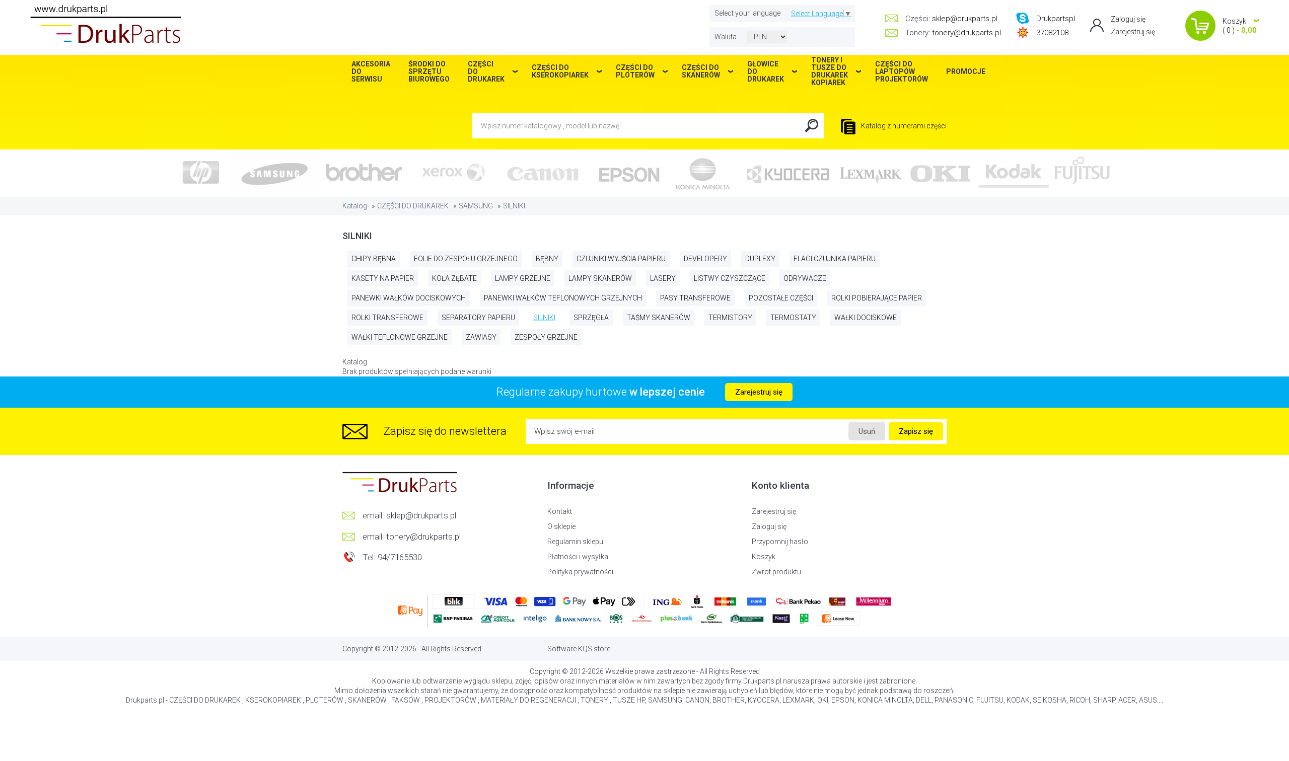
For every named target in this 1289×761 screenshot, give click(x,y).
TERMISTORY (730, 318)
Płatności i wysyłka (577, 557)
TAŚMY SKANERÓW (658, 318)
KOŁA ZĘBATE (454, 278)
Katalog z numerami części (903, 126)
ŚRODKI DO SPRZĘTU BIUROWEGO (429, 71)
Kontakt (559, 511)
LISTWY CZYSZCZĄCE (729, 278)
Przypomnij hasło (780, 542)
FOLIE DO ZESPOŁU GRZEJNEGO (466, 259)
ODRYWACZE (804, 278)
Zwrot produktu (776, 572)
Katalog (354, 206)
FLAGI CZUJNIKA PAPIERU (835, 259)
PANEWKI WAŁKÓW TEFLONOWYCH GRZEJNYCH (563, 298)
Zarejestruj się (1133, 32)
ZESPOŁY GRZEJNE (546, 337)
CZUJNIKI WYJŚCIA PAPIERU (621, 259)
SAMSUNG (476, 206)
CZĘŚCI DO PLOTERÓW (635, 71)
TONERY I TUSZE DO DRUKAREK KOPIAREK (829, 71)
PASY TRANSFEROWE (695, 298)
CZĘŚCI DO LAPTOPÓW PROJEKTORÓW (901, 71)
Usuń (866, 431)
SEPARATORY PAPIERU (478, 318)
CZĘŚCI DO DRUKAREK (413, 206)
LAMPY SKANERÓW (600, 278)
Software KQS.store (578, 649)
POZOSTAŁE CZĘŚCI (781, 298)
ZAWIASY (481, 337)
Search (811, 125)
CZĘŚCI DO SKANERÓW (701, 71)
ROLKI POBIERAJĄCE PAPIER (876, 298)
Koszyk (763, 557)
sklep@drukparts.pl (964, 18)
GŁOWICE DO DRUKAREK (765, 71)
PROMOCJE (965, 71)
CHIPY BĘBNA (373, 259)
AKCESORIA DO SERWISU (370, 71)
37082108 (1052, 32)
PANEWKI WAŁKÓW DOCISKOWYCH (408, 298)
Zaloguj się (1128, 19)
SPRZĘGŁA (591, 318)
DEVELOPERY (705, 259)
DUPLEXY (760, 259)
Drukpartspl (1055, 18)
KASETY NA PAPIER (382, 278)
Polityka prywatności (580, 572)
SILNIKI (514, 206)
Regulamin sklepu (575, 542)
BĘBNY (547, 259)
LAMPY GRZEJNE (522, 278)
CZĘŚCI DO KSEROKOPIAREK (560, 71)
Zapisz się (916, 431)
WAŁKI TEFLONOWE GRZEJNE (399, 337)
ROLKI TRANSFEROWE (387, 318)
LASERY (663, 278)
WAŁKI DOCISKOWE (865, 318)
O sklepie (561, 526)
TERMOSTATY (793, 318)
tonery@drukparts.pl (966, 32)
